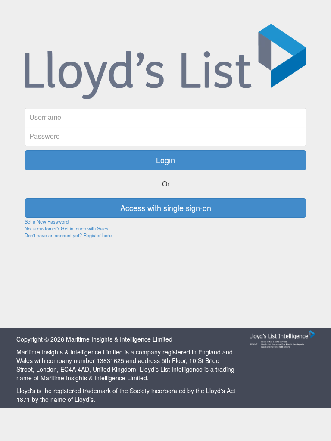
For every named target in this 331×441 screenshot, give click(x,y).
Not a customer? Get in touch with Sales (67, 228)
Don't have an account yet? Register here (68, 235)
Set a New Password (47, 221)
